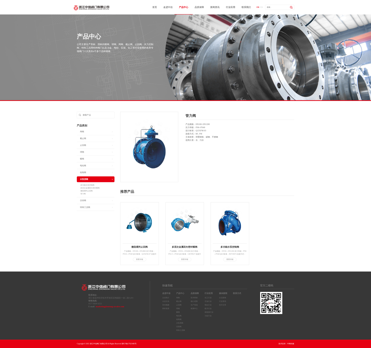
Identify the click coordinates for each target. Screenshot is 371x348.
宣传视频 (165, 305)
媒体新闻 (223, 293)
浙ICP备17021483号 (129, 344)
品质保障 (199, 7)
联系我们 (246, 7)
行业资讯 (222, 301)
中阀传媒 (290, 344)
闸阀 (82, 132)
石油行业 (208, 301)
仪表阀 (83, 200)
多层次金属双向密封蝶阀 (90, 188)
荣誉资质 (165, 309)
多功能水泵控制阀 (87, 185)
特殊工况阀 (85, 207)
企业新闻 (222, 298)
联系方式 (237, 293)
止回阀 (83, 145)
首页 (154, 7)
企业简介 (165, 298)
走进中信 (168, 7)
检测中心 (194, 309)
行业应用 (230, 7)
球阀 (82, 152)
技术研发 (194, 298)
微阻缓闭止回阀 (86, 191)
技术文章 (222, 305)
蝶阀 (82, 159)
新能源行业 (209, 312)
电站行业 (208, 305)
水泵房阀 (84, 179)
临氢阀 (83, 172)
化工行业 (208, 298)
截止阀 (83, 138)
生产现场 (194, 305)
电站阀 (83, 166)
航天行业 (208, 309)
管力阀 (83, 194)
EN (261, 7)
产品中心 (183, 7)
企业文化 (165, 301)
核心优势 (194, 301)
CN (258, 7)
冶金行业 (208, 316)
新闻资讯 (215, 7)
